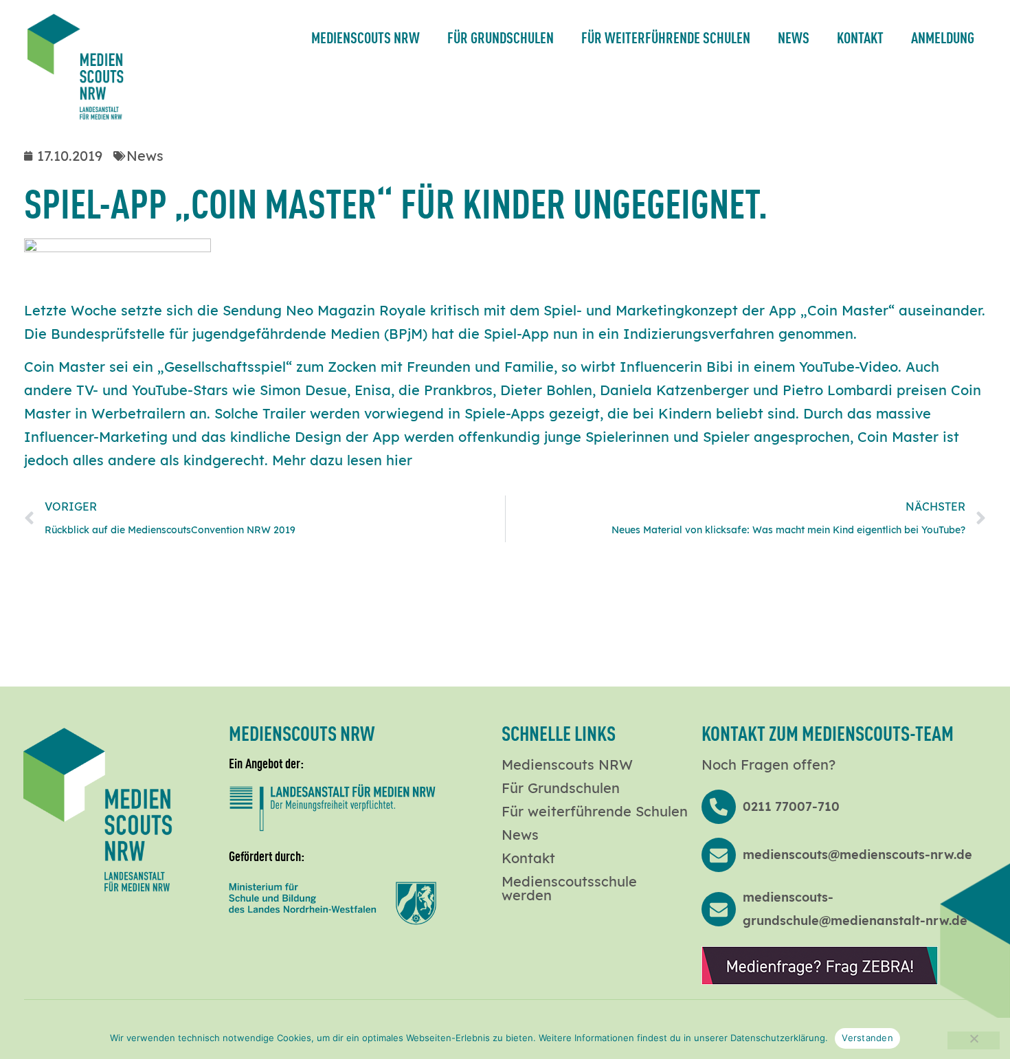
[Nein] (973, 1040)
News (793, 37)
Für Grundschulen (500, 37)
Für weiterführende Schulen (665, 37)
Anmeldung (942, 37)
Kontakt (860, 37)
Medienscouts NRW (365, 37)
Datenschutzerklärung (777, 1037)
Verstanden (867, 1037)
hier (399, 460)
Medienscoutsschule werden (569, 888)
